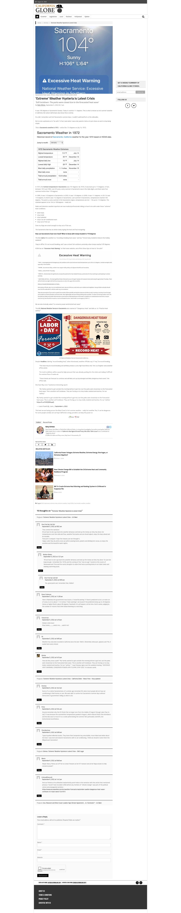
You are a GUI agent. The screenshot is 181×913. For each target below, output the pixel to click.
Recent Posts (47, 422)
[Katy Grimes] (40, 430)
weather (88, 503)
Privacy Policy (43, 899)
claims (43, 238)
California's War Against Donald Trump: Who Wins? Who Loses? (80, 431)
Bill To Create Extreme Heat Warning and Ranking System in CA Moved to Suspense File (80, 487)
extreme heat (53, 503)
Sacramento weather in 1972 (49, 127)
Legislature (53, 16)
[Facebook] (108, 427)
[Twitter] (110, 427)
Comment (40, 824)
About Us (42, 891)
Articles (46, 23)
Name (39, 842)
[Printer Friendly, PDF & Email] (74, 417)
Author (38, 422)
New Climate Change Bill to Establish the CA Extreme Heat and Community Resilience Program (80, 470)
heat (68, 503)
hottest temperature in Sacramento (55, 187)
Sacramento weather (79, 503)
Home (39, 23)
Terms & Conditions (45, 895)
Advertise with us (45, 903)
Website (40, 857)
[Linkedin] (52, 444)
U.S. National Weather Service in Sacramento (52, 308)
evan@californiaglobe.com (79, 883)
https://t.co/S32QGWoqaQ (45, 402)
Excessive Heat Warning (52, 248)
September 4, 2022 (61, 406)
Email (39, 850)
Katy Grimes (41, 105)
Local (61, 16)
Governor (43, 16)
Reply (39, 547)
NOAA (72, 503)
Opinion (87, 16)
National (69, 16)
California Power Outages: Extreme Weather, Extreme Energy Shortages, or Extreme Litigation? (81, 453)
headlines (44, 361)
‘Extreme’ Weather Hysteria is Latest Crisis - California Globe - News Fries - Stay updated (71, 679)
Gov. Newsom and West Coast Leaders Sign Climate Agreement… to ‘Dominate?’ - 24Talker (72, 803)
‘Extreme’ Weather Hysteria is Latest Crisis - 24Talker (60, 517)
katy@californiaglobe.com (54, 883)
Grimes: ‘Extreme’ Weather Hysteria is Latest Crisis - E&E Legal (63, 751)
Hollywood (78, 16)
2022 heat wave (45, 503)
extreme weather (62, 503)
